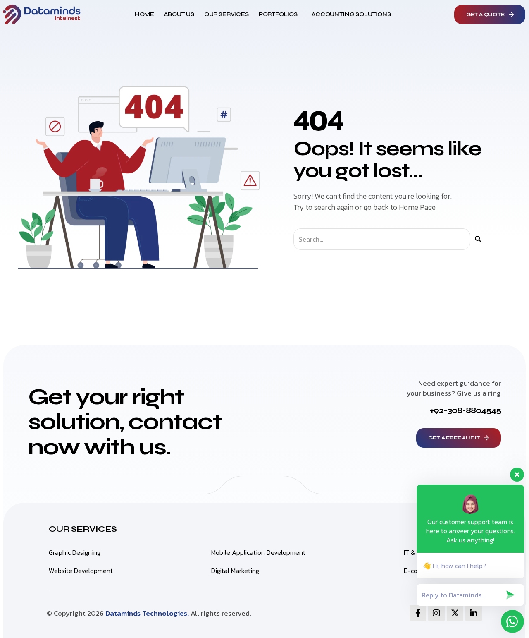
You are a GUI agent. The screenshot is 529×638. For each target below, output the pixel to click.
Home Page (417, 207)
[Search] (478, 239)
